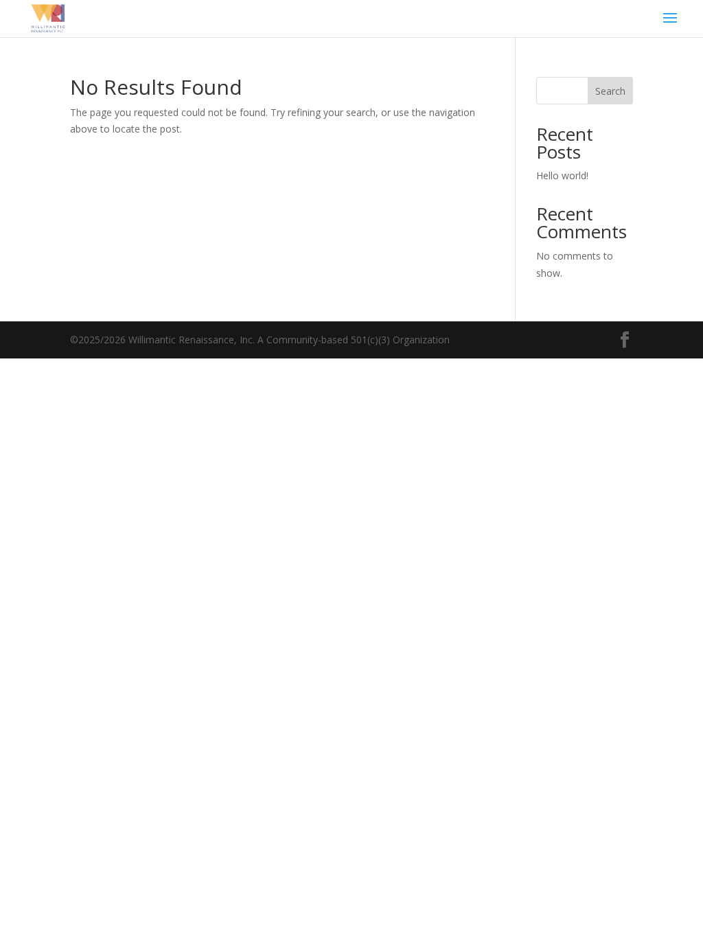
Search (610, 91)
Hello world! (562, 175)
